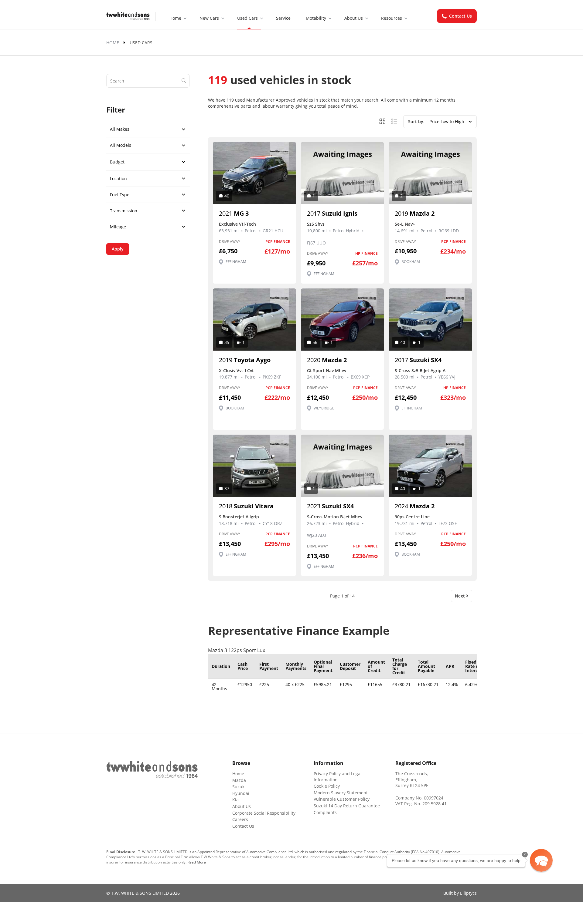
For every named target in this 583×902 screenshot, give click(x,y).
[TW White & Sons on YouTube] (140, 788)
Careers (240, 819)
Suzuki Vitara (246, 506)
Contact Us (460, 16)
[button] (541, 860)
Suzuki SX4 (418, 360)
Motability (316, 18)
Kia (235, 800)
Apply (118, 249)
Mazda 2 (415, 213)
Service (283, 18)
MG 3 (234, 213)
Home (175, 18)
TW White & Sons (128, 16)
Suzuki (239, 786)
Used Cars (247, 18)
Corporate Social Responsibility (263, 813)
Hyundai (240, 793)
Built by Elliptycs (460, 893)
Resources (391, 18)
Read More (196, 862)
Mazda (239, 780)
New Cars (209, 18)
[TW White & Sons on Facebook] (110, 788)
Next (460, 596)
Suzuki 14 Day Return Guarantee (347, 806)
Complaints (325, 812)
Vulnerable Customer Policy (342, 799)
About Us (353, 18)
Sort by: (417, 121)
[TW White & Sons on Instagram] (125, 788)
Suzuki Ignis (332, 213)
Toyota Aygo (245, 360)
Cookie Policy (327, 786)
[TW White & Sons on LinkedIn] (155, 788)
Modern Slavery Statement (341, 793)
